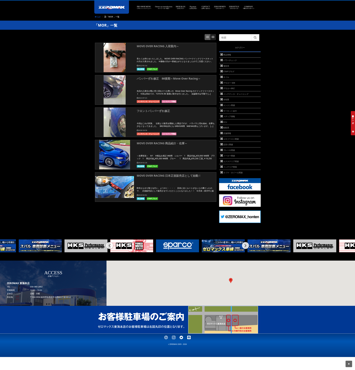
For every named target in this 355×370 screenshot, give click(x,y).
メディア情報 (229, 116)
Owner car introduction (163, 7)
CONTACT (205, 7)
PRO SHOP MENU (144, 7)
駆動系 (226, 127)
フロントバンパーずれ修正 (153, 111)
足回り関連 (228, 144)
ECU (225, 122)
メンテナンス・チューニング (148, 101)
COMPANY (248, 7)
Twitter (181, 337)
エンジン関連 (229, 105)
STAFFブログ (152, 69)
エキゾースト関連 (231, 139)
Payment (193, 7)
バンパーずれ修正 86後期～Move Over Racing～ (169, 78)
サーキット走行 (230, 111)
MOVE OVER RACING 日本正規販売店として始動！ (169, 175)
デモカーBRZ (229, 88)
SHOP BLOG (180, 7)
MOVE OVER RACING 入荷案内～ (158, 46)
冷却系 (226, 99)
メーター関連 (229, 155)
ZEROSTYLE (234, 7)
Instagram (173, 337)
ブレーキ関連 (229, 150)
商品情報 (140, 69)
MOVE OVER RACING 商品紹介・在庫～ (162, 143)
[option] (40, 246)
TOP (99, 16)
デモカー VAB (229, 82)
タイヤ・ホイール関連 (233, 172)
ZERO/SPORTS (220, 7)
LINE (189, 337)
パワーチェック (230, 60)
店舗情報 (227, 133)
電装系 (226, 66)
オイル (226, 77)
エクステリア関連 (169, 101)
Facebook (166, 337)
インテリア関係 (230, 167)
